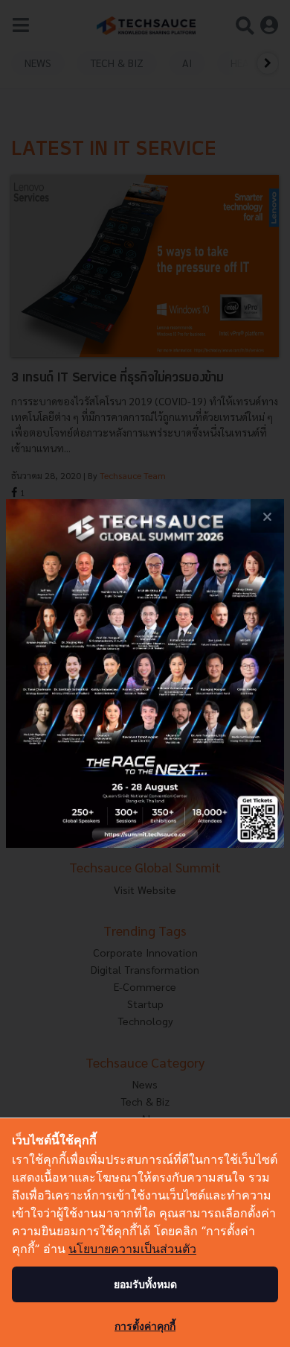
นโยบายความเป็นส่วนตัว (132, 1248)
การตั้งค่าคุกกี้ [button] (145, 1325)
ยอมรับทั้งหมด (145, 1284)
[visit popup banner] (145, 673)
